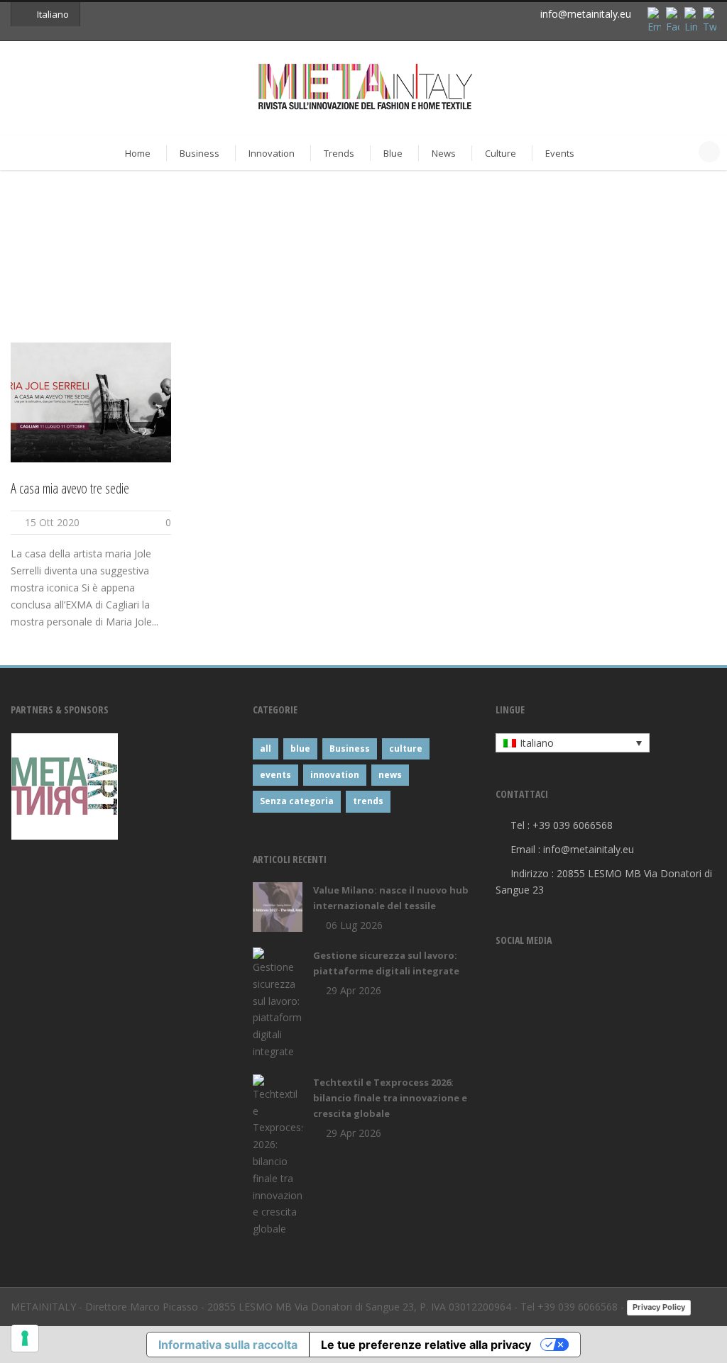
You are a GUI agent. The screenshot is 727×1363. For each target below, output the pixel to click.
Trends (339, 153)
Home (138, 153)
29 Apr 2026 (353, 990)
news (390, 775)
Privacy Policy (659, 1307)
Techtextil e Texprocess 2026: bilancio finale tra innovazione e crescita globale (390, 1098)
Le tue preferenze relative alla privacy (426, 1344)
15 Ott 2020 (52, 522)
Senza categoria (297, 801)
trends (368, 801)
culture (405, 748)
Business (199, 153)
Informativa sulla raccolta (227, 1344)
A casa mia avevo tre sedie (70, 488)
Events (559, 153)
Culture (500, 153)
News (444, 153)
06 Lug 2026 (354, 925)
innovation (334, 775)
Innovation (271, 153)
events (275, 775)
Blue (393, 153)
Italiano (53, 14)
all (265, 748)
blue (300, 748)
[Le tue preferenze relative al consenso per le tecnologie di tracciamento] (24, 1338)
